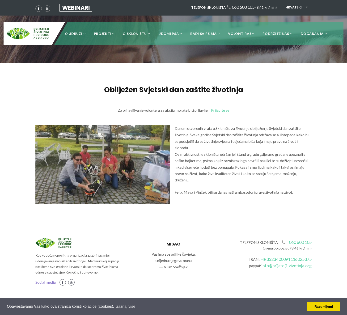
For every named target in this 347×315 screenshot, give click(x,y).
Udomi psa (168, 34)
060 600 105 (243, 7)
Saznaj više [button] (125, 306)
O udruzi (73, 34)
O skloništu (135, 34)
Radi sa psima (203, 34)
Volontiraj (239, 34)
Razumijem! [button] (323, 306)
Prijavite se (220, 110)
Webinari (76, 8)
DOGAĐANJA (312, 34)
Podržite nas (275, 34)
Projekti (102, 34)
